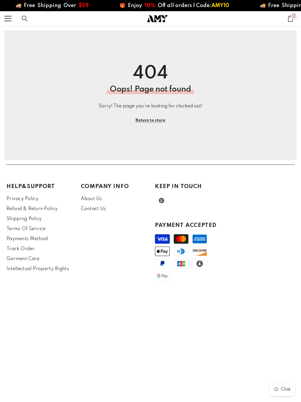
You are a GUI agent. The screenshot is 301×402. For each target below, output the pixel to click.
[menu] (7, 18)
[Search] (24, 18)
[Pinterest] (161, 200)
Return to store (150, 120)
